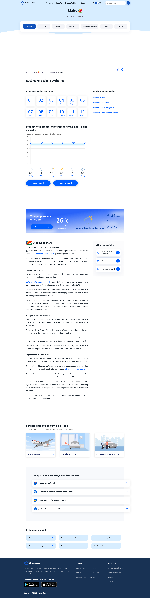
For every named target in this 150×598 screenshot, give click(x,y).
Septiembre (73, 26)
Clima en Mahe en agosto (75, 369)
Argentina (49, 3)
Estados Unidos (70, 3)
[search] (128, 3)
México (82, 3)
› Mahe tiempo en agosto (103, 107)
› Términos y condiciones (115, 568)
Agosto (58, 26)
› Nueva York (94, 573)
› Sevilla (92, 577)
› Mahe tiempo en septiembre (105, 113)
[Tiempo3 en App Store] (49, 584)
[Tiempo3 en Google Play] (31, 584)
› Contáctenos (111, 582)
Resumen (29, 26)
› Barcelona (79, 573)
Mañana (120, 26)
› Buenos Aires (80, 568)
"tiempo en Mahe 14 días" (44, 253)
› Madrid (93, 568)
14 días (44, 26)
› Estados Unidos (81, 577)
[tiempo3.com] (29, 3)
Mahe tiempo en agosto (102, 538)
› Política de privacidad (114, 573)
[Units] (97, 3)
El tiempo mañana (67, 546)
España (59, 3)
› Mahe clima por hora (102, 102)
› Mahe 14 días (99, 97)
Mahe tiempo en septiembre (38, 546)
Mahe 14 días (33, 538)
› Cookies (110, 577)
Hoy (106, 26)
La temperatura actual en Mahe (38, 282)
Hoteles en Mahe (100, 546)
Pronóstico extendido (90, 26)
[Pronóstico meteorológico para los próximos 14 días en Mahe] (57, 151)
